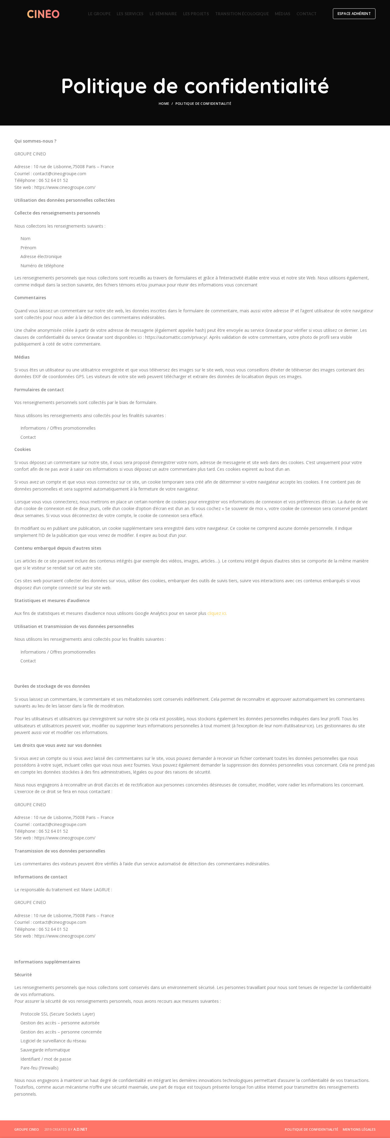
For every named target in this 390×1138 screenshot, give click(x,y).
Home (164, 103)
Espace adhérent (354, 13)
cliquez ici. (217, 613)
